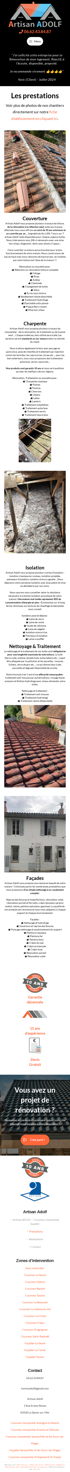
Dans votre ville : (35, 1268)
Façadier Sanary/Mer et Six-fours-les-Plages (34, 1450)
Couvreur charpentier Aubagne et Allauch (35, 1422)
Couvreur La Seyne (35, 1275)
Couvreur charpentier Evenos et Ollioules (35, 1429)
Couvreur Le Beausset (35, 1302)
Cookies (42, 1467)
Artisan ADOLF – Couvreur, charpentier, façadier (36, 1221)
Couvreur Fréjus (35, 1322)
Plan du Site (36, 1465)
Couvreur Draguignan (35, 1329)
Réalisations (36, 1239)
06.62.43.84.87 (37, 31)
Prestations (36, 1231)
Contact (36, 1246)
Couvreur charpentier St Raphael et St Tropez (35, 1457)
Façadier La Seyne (35, 1343)
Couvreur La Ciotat (35, 1315)
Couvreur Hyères (35, 1281)
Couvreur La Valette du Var (35, 1309)
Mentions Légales (55, 1465)
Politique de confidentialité (21, 1467)
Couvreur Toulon (35, 1295)
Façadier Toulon (35, 1356)
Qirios (37, 1469)
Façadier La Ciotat (35, 1350)
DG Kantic (22, 1465)
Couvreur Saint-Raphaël (35, 1336)
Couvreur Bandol (35, 1288)
